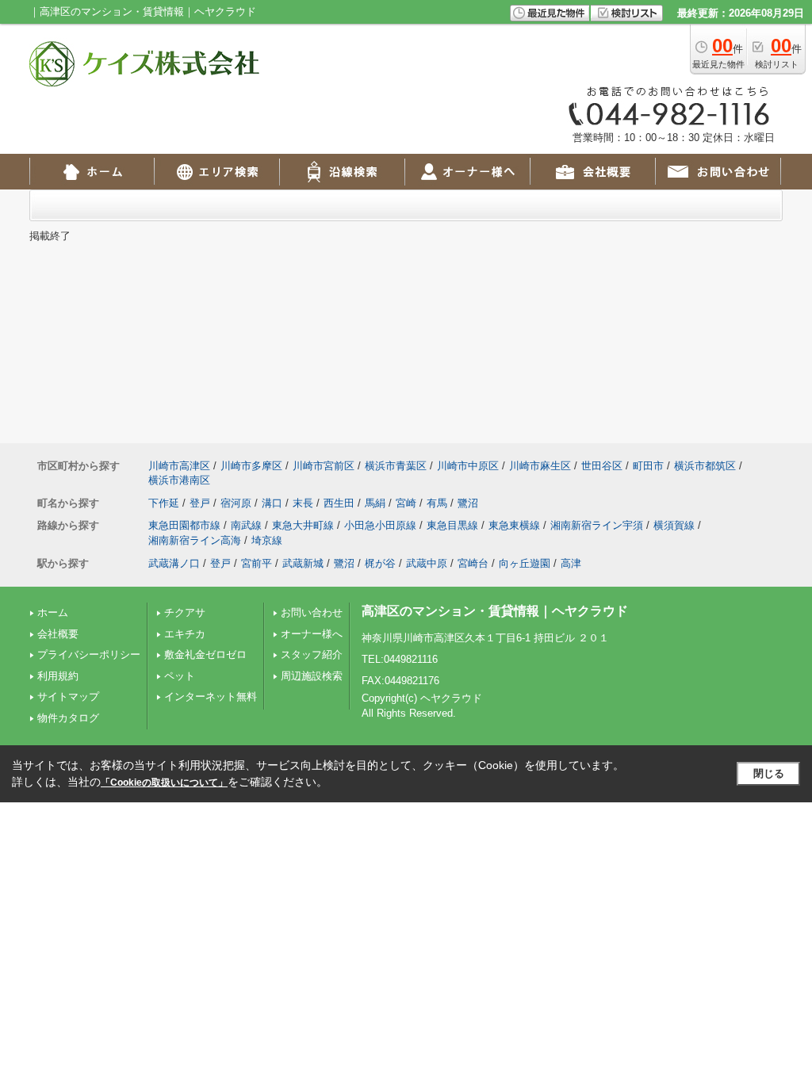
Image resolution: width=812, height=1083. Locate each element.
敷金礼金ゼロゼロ (205, 654)
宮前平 (256, 563)
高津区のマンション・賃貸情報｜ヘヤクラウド (495, 611)
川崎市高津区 (179, 466)
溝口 (272, 503)
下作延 (163, 503)
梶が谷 (380, 563)
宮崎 (406, 503)
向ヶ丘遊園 (524, 563)
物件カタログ (68, 718)
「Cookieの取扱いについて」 (164, 782)
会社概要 (58, 634)
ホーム (52, 612)
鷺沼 (468, 503)
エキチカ (184, 634)
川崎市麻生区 (540, 466)
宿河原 (235, 503)
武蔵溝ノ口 (174, 563)
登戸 (200, 503)
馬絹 (375, 503)
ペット (179, 676)
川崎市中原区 (468, 466)
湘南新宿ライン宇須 (596, 525)
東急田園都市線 (184, 525)
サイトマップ (68, 696)
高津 (571, 563)
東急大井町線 (303, 525)
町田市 (648, 466)
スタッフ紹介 (312, 654)
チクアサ (184, 612)
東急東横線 (514, 525)
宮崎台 (473, 563)
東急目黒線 (452, 525)
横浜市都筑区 (705, 466)
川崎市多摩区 (251, 466)
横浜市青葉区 (396, 466)
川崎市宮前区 (323, 466)
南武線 (246, 525)
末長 (303, 503)
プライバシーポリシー (88, 654)
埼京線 (266, 540)
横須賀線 (674, 525)
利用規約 (58, 676)
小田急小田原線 (380, 525)
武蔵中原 (426, 563)
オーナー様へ (312, 634)
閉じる (768, 773)
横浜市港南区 (179, 480)
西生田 (339, 503)
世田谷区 (601, 466)
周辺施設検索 (312, 676)
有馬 (437, 503)
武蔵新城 (303, 563)
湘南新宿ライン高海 (194, 540)
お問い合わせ (312, 612)
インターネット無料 (210, 696)
